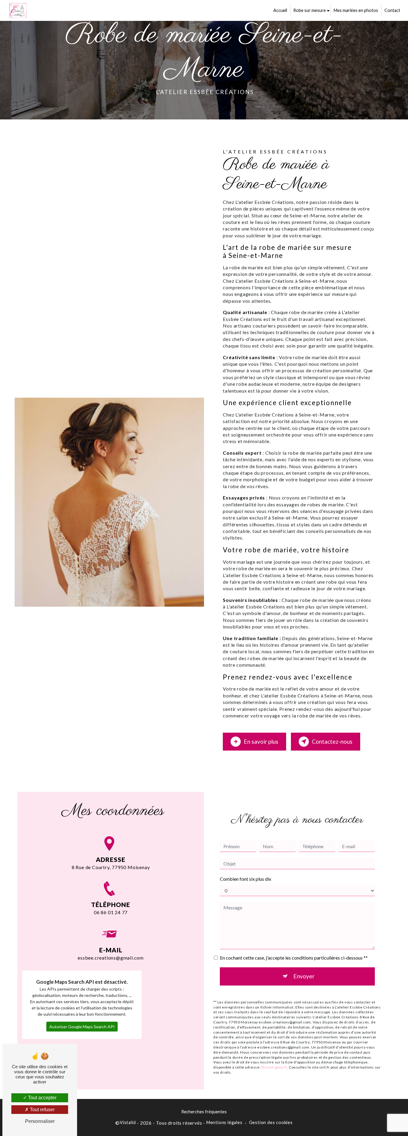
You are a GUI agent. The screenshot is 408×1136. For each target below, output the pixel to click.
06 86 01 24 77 (111, 912)
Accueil (280, 10)
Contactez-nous (332, 741)
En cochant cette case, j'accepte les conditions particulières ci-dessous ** (294, 957)
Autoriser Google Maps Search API (82, 1026)
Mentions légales (224, 1122)
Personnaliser (40, 1121)
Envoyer (304, 976)
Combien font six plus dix (245, 879)
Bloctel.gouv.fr (274, 1067)
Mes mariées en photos (356, 10)
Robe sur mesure (309, 10)
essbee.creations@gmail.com (111, 957)
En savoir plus (261, 741)
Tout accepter (41, 1097)
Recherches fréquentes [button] (204, 1111)
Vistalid (128, 1122)
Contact (392, 10)
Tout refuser (42, 1109)
